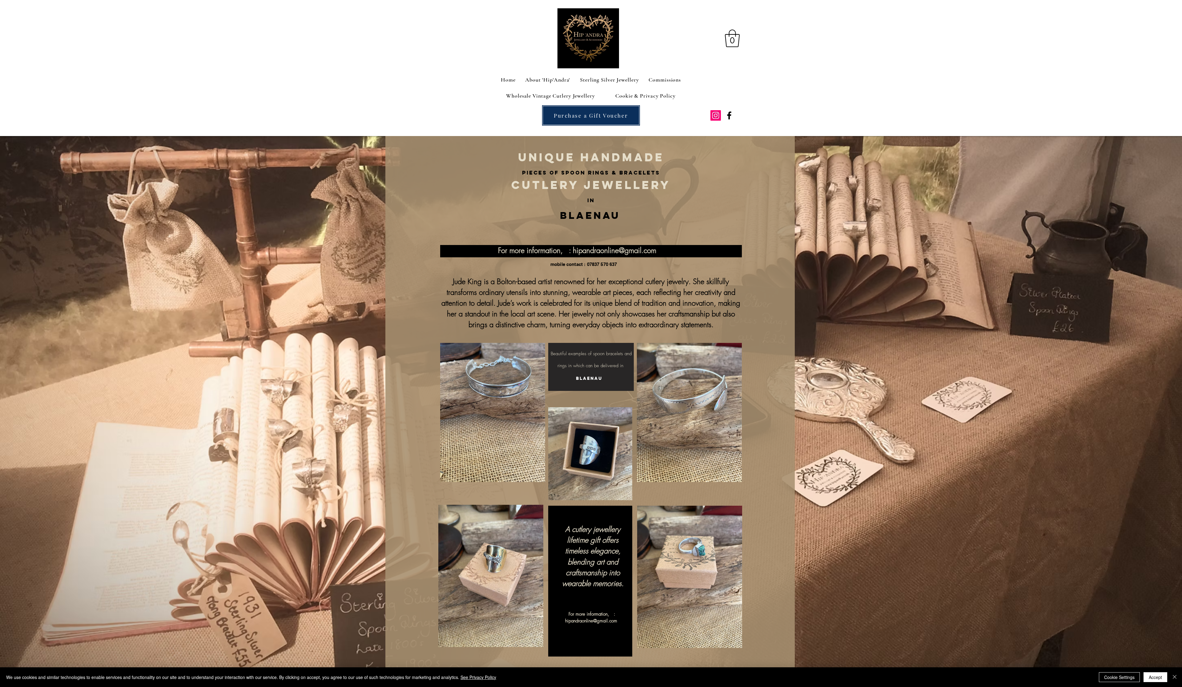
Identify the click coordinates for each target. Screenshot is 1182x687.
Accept (1155, 677)
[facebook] (729, 115)
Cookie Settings (1119, 677)
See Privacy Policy (478, 677)
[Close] (1174, 677)
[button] (732, 38)
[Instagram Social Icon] (715, 115)
